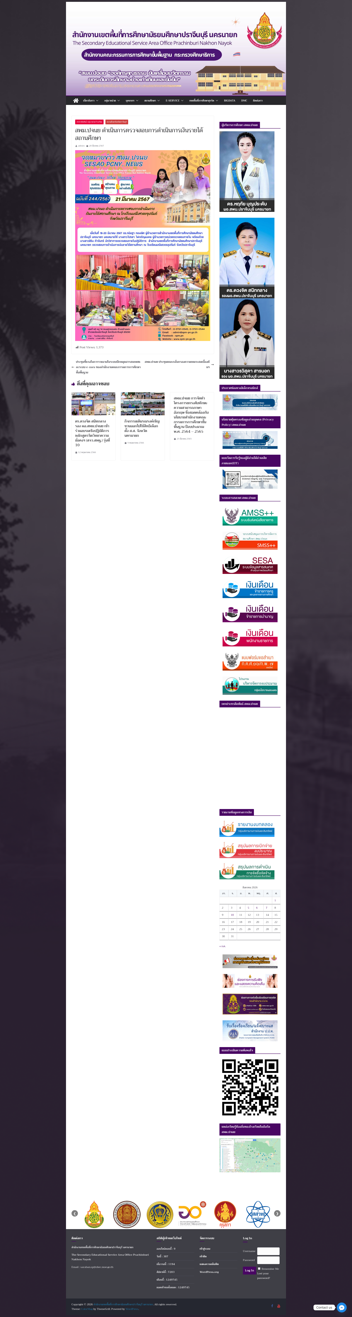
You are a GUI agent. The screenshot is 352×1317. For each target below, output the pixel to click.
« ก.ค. (222, 946)
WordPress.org (209, 1272)
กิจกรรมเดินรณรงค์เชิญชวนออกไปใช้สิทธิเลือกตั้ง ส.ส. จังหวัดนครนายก (142, 428)
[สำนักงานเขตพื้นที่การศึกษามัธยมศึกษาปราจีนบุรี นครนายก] (176, 13)
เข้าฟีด (203, 1256)
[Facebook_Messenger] (342, 1307)
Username (249, 1251)
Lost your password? (263, 1275)
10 (232, 915)
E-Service (172, 100)
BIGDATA (229, 100)
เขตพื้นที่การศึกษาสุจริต (201, 100)
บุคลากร (130, 100)
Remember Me (270, 1269)
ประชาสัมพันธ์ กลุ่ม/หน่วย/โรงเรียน (89, 121)
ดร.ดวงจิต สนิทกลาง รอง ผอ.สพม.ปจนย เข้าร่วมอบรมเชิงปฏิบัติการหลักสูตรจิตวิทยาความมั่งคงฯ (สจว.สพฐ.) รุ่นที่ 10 (92, 433)
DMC (244, 100)
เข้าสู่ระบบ (205, 1248)
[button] (96, 100)
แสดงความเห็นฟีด (209, 1264)
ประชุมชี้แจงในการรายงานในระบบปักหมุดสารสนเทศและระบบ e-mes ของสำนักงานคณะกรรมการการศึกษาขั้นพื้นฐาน (108, 367)
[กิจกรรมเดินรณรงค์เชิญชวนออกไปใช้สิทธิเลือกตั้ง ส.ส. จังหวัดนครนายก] (143, 394)
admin (81, 146)
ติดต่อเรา (258, 100)
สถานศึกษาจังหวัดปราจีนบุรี (117, 121)
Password (249, 1260)
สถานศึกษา (150, 100)
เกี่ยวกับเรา (88, 100)
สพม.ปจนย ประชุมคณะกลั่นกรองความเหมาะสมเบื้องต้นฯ (177, 364)
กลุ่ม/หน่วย (110, 100)
